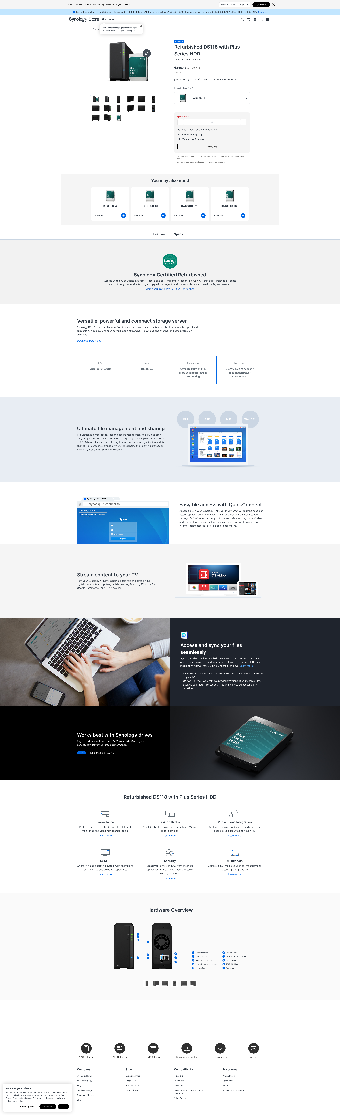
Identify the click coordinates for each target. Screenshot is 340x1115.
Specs (178, 234)
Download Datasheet (89, 340)
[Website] (268, 19)
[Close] (141, 26)
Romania (109, 19)
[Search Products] (242, 19)
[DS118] (146, 983)
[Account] (261, 19)
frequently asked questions (215, 162)
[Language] (255, 19)
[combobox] (234, 4)
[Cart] (248, 19)
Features (159, 234)
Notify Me (212, 146)
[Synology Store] (84, 19)
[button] (95, 99)
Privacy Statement (14, 1098)
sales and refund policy (192, 162)
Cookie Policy (32, 1098)
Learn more (246, 665)
